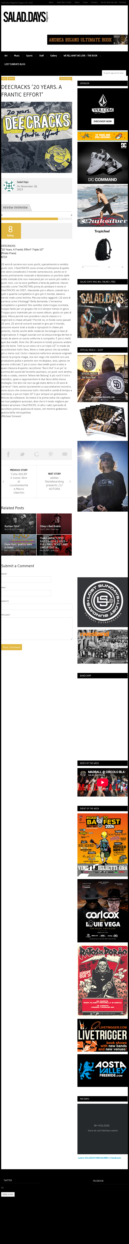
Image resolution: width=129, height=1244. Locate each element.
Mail (3, 587)
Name (4, 574)
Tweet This (22, 454)
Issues (85, 2)
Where (77, 2)
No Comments (66, 78)
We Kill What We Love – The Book (113, 2)
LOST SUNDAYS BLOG (15, 64)
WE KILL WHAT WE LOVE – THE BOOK (80, 55)
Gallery (53, 55)
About (51, 2)
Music (16, 55)
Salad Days (23, 182)
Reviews (11, 78)
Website (5, 601)
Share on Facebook (8, 454)
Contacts (94, 2)
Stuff (41, 55)
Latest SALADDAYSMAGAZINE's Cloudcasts (99, 1158)
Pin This (51, 454)
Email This (65, 454)
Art (6, 55)
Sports (29, 55)
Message (5, 614)
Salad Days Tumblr (64, 2)
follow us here (8, 1194)
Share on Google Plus (36, 454)
